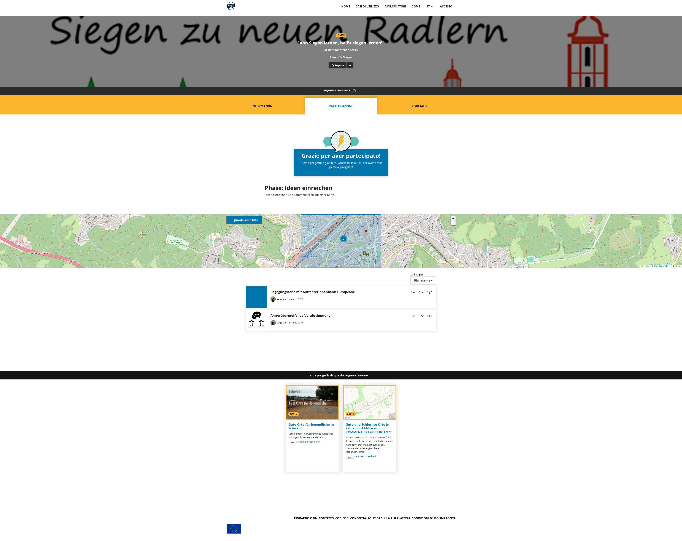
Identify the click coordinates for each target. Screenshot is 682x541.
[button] (343, 238)
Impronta (447, 518)
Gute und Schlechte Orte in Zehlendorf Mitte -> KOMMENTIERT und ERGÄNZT (369, 428)
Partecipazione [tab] (341, 106)
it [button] (428, 6)
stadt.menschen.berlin (343, 50)
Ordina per (417, 274)
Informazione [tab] (263, 106)
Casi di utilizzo (367, 6)
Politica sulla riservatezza (388, 518)
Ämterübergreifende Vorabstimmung (300, 315)
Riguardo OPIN (305, 518)
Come (416, 6)
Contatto (326, 518)
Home (345, 6)
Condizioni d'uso (425, 518)
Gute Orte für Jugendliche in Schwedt (311, 426)
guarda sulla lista (245, 220)
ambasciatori (395, 6)
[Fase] (354, 90)
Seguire (339, 65)
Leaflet (646, 265)
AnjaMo (281, 299)
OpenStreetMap (661, 265)
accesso (446, 6)
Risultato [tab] (419, 106)
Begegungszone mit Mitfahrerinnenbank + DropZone (312, 292)
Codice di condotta (350, 518)
